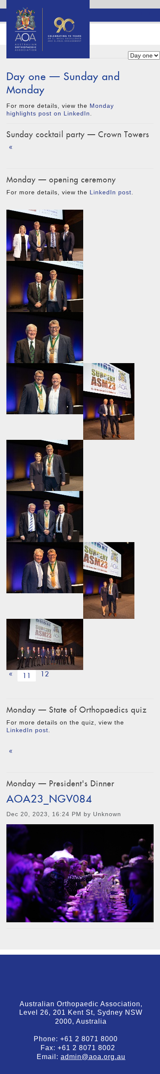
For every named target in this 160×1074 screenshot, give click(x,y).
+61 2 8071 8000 (92, 1038)
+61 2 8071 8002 (90, 1047)
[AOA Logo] (48, 10)
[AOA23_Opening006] (44, 644)
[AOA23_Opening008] (44, 465)
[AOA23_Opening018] (44, 235)
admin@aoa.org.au (93, 1056)
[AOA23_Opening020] (44, 516)
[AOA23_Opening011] (108, 401)
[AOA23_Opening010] (44, 567)
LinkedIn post (110, 192)
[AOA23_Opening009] (108, 580)
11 (28, 675)
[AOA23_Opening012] (44, 286)
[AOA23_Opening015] (44, 388)
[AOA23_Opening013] (44, 337)
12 (45, 674)
